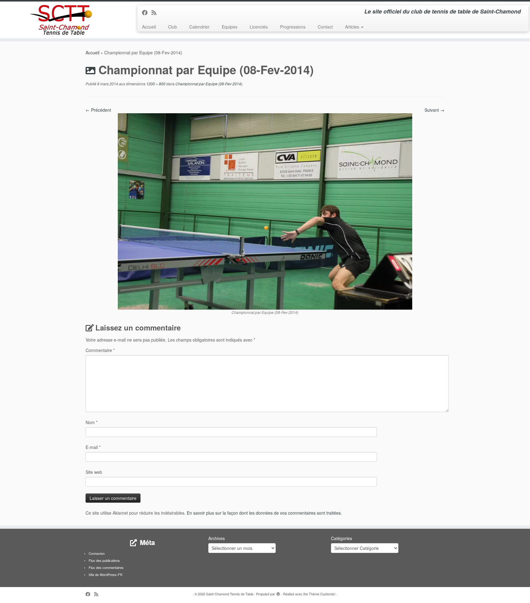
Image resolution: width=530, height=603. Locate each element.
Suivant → (434, 110)
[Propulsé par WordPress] (278, 592)
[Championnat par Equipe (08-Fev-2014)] (265, 211)
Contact (325, 27)
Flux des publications (104, 560)
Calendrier (199, 27)
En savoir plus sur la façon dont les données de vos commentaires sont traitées (264, 513)
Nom (92, 422)
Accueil (149, 27)
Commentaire (100, 350)
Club (172, 27)
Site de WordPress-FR (105, 574)
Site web (94, 472)
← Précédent (98, 110)
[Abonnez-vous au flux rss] (156, 12)
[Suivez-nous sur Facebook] (147, 12)
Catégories (341, 538)
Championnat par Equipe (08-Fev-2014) (208, 83)
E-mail (93, 447)
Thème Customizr (322, 593)
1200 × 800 (155, 83)
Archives (216, 538)
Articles (352, 27)
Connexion (97, 553)
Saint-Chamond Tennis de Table (229, 593)
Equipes (229, 27)
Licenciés (259, 27)
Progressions (292, 27)
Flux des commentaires (106, 567)
